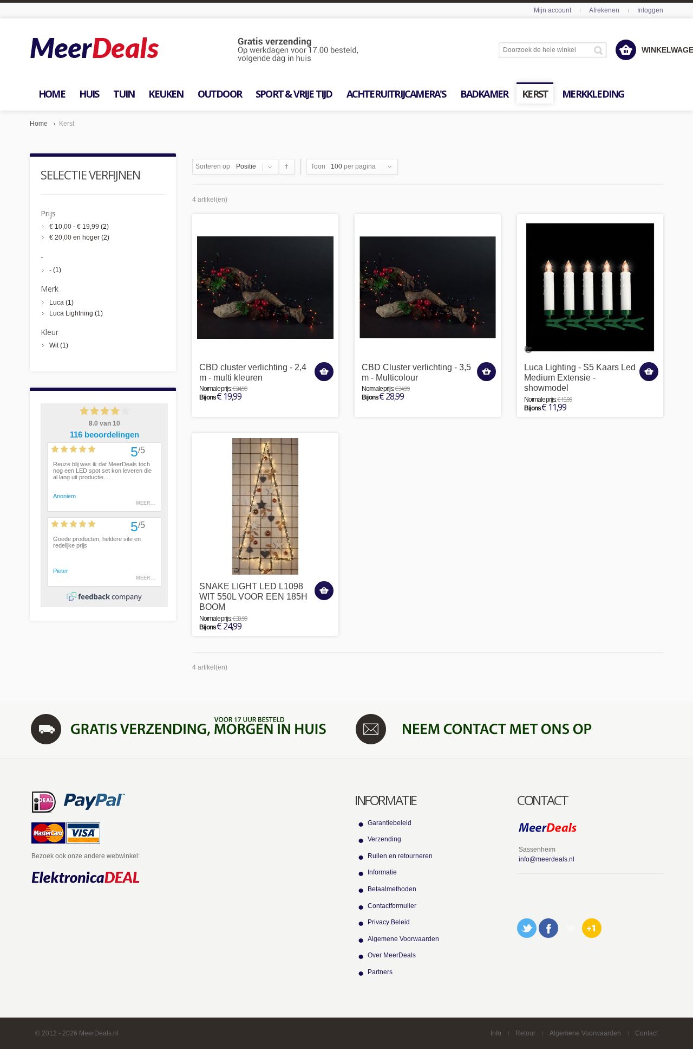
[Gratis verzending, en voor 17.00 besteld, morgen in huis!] (184, 728)
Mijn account (552, 10)
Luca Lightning (71, 313)
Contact (646, 1033)
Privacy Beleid (389, 922)
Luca (56, 302)
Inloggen (650, 10)
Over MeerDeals (392, 955)
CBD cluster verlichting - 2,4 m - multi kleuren (252, 372)
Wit (53, 345)
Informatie (382, 872)
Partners (380, 972)
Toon (318, 166)
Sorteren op (212, 166)
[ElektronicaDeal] (85, 877)
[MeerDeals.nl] (194, 50)
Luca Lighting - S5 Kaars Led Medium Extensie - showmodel (580, 377)
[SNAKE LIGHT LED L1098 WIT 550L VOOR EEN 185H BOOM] (265, 506)
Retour (525, 1033)
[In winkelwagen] (324, 371)
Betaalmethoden (392, 889)
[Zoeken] (600, 50)
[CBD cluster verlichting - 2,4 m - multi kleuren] (265, 287)
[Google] (592, 928)
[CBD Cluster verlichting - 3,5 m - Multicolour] (427, 287)
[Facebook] (548, 928)
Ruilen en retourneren (400, 856)
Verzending (384, 839)
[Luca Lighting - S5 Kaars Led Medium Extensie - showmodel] (590, 287)
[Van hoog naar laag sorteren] (286, 166)
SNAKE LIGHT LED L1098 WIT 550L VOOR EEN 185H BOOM (253, 597)
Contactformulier (392, 906)
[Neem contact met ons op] (509, 728)
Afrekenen (604, 10)
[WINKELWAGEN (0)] (626, 50)
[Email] (570, 928)
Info (496, 1033)
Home (39, 123)
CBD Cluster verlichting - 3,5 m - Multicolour (416, 372)
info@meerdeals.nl (546, 859)
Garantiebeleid (389, 823)
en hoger (74, 237)
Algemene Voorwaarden (403, 939)
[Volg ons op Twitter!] (527, 928)
